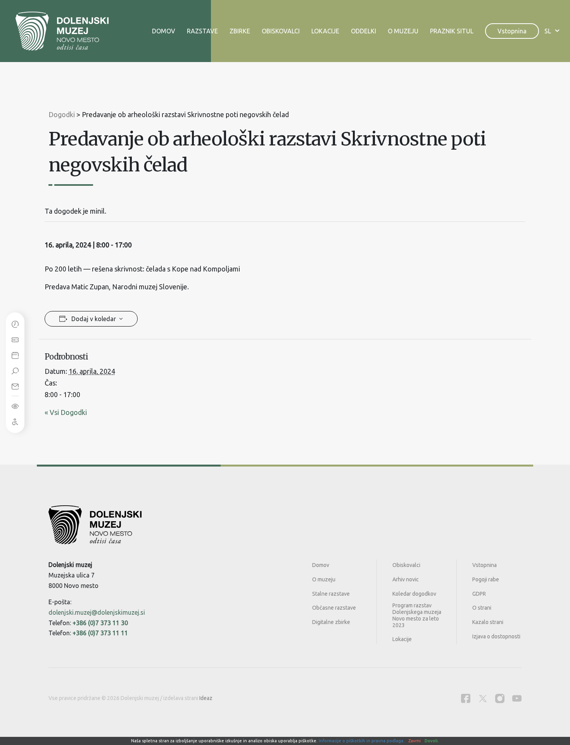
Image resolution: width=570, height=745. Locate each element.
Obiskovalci (281, 31)
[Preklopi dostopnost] (15, 406)
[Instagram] (499, 698)
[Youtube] (517, 698)
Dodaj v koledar (93, 319)
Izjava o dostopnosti (496, 636)
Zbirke (240, 31)
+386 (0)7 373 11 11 (100, 632)
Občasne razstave (334, 608)
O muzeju (403, 31)
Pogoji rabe (485, 579)
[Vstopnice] (15, 339)
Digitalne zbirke (331, 622)
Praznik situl (451, 31)
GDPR (479, 594)
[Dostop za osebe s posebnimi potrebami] (15, 421)
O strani (481, 608)
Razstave (202, 31)
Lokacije (325, 31)
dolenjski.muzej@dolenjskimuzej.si (96, 612)
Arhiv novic (405, 579)
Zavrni (414, 740)
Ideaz (205, 698)
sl (547, 31)
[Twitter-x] (482, 698)
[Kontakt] (15, 386)
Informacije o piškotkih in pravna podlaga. (361, 740)
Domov (163, 31)
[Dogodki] (15, 355)
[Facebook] (465, 698)
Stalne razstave (331, 594)
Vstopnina (512, 31)
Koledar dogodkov (414, 594)
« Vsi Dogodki (66, 412)
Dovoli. (432, 740)
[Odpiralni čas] (15, 324)
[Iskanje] (15, 370)
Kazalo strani (487, 622)
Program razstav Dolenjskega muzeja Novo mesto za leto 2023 (416, 615)
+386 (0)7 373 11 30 (100, 622)
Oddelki (363, 31)
